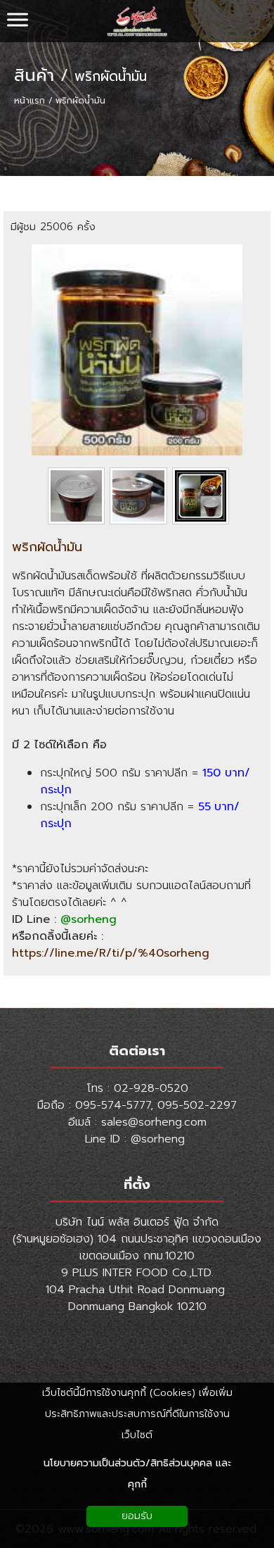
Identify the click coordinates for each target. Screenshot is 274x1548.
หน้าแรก (29, 100)
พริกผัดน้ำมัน (110, 76)
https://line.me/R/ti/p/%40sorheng (110, 953)
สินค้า (34, 75)
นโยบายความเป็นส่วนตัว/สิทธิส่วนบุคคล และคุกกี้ (137, 1474)
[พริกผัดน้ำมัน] (137, 451)
